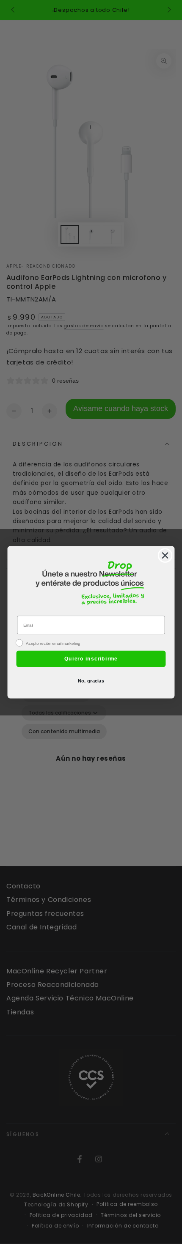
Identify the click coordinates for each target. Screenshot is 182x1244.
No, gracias (91, 680)
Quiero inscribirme (91, 658)
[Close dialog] (165, 555)
